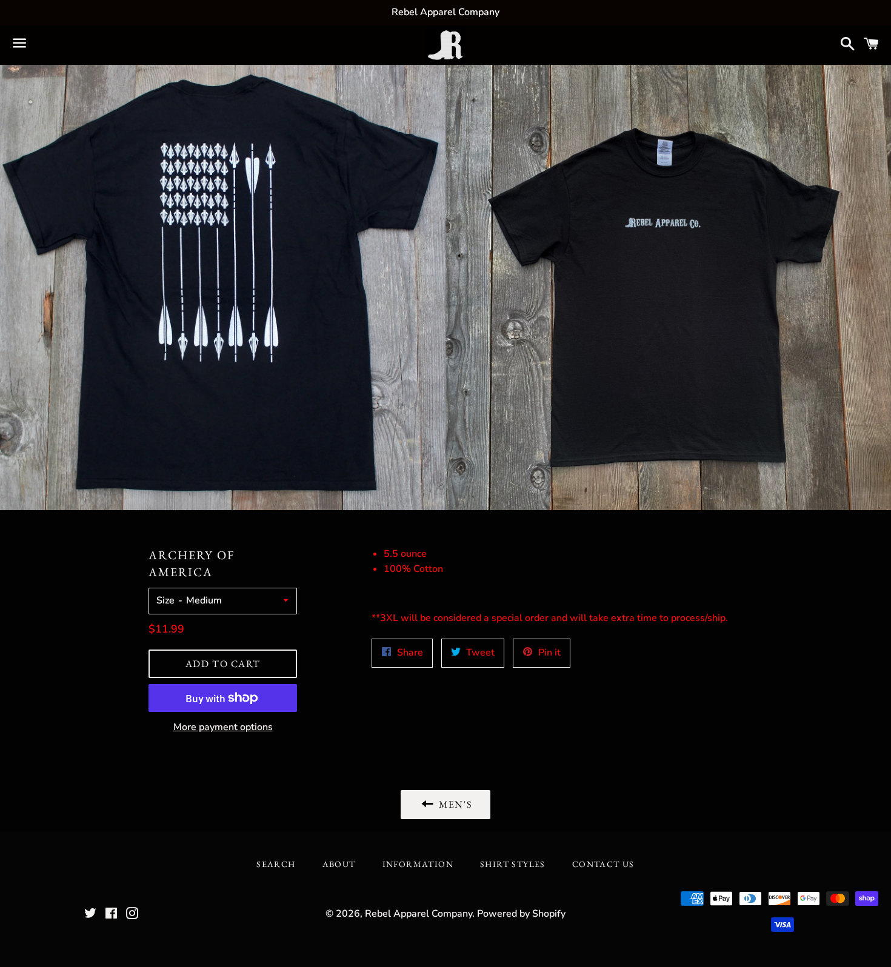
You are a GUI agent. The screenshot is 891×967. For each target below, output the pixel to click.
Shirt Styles (513, 864)
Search (275, 864)
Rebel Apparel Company (418, 913)
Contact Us (603, 864)
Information (417, 864)
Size (165, 600)
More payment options (223, 727)
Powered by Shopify (521, 913)
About (339, 864)
